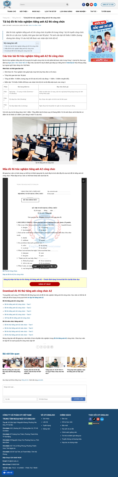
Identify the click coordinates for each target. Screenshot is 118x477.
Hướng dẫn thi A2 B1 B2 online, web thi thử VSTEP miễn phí (32, 371)
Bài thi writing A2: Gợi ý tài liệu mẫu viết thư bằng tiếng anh (11, 371)
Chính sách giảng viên (69, 432)
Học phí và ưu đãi (68, 429)
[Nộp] (67, 4)
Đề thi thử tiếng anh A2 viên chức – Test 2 (19, 328)
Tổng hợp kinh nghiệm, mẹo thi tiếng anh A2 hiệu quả (76, 370)
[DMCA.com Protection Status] (94, 423)
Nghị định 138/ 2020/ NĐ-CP (17, 63)
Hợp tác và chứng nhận (70, 442)
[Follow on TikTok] (87, 4)
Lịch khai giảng (66, 11)
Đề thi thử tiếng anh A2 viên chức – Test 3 (19, 331)
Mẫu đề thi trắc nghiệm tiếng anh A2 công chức (19, 48)
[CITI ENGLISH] (10, 4)
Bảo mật (65, 425)
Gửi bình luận (78, 399)
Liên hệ (9, 472)
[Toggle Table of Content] (36, 43)
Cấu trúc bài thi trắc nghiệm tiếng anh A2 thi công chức (21, 46)
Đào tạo (64, 419)
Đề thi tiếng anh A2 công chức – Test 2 (18, 308)
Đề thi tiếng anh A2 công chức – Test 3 (18, 311)
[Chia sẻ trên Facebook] (37, 347)
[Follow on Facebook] (83, 4)
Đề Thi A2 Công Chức (10, 271)
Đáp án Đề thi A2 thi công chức (13, 274)
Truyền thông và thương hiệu (71, 439)
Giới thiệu (23, 11)
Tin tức (93, 11)
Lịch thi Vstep (50, 11)
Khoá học (36, 11)
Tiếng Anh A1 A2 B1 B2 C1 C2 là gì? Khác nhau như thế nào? (55, 371)
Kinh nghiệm (80, 11)
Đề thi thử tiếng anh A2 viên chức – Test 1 (19, 325)
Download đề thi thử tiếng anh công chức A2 (18, 51)
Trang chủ (11, 11)
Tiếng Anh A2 (16, 18)
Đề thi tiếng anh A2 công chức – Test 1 (18, 304)
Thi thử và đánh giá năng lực (71, 436)
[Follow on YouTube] (91, 4)
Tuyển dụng (106, 11)
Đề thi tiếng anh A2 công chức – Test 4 (18, 314)
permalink (40, 380)
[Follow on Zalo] (95, 4)
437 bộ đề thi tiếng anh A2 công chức (17, 318)
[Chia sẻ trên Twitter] (41, 347)
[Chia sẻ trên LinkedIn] (51, 347)
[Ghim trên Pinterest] (48, 347)
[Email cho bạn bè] (44, 347)
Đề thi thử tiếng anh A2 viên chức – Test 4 (19, 335)
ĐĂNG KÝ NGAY (44, 284)
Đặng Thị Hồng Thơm (35, 25)
